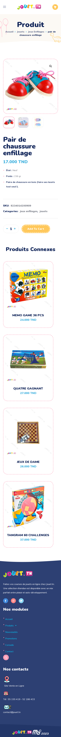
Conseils (9, 645)
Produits (9, 625)
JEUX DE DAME (28, 462)
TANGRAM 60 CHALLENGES (28, 535)
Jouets (20, 31)
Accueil (9, 31)
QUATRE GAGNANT (28, 388)
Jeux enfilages (36, 31)
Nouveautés (11, 632)
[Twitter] (21, 600)
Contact (9, 651)
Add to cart (35, 229)
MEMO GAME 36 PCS (28, 315)
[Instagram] (13, 600)
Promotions (11, 638)
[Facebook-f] (5, 600)
